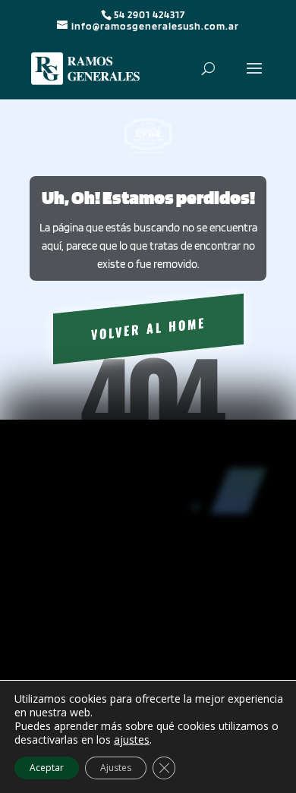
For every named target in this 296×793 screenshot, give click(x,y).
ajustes (132, 740)
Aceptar (47, 767)
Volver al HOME (148, 328)
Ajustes (115, 767)
